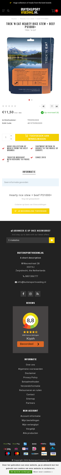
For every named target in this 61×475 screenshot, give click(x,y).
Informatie (29, 171)
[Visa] (53, 454)
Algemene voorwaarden (30, 369)
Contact (31, 394)
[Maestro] (7, 454)
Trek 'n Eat (30, 30)
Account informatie (31, 416)
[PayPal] (44, 454)
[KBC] (52, 449)
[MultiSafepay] (35, 454)
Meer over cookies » (43, 472)
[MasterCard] (16, 454)
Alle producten (30, 433)
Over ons (30, 365)
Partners (30, 403)
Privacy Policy (30, 377)
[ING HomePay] (43, 449)
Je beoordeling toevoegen (32, 211)
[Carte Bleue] (52, 444)
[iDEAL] (34, 449)
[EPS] (16, 449)
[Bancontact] (26, 454)
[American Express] (25, 444)
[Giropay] (25, 449)
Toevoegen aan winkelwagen (38, 137)
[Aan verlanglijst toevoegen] (52, 106)
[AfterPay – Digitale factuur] (16, 444)
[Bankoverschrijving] (34, 444)
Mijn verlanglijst (30, 424)
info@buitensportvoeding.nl (32, 282)
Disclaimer (30, 373)
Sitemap (30, 399)
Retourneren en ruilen (30, 390)
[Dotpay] (7, 449)
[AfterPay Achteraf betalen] (7, 444)
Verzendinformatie (30, 386)
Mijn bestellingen (30, 420)
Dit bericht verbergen (21, 472)
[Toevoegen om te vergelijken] (57, 106)
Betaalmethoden (30, 382)
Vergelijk (30, 429)
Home (14, 19)
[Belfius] (43, 444)
